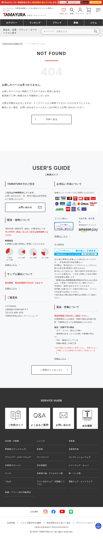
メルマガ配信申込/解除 (31, 523)
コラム (93, 22)
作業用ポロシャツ (13, 465)
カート (89, 14)
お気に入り (63, 14)
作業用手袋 (74, 449)
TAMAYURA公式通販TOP (12, 44)
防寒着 (40, 449)
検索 (72, 14)
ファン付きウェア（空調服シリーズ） (51, 482)
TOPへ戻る (51, 119)
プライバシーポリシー (86, 523)
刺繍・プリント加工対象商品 (18, 492)
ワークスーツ (43, 457)
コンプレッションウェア (80, 457)
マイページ (80, 14)
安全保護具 (42, 465)
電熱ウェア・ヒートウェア (81, 481)
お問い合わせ (25, 207)
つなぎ (8, 481)
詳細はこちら (11, 265)
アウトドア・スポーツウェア (18, 457)
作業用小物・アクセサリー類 (50, 473)
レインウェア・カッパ (79, 465)
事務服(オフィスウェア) (15, 449)
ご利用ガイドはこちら (51, 370)
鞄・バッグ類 (75, 473)
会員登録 (11, 523)
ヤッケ (8, 473)
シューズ (41, 441)
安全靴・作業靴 (12, 441)
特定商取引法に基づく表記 (59, 523)
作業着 (72, 441)
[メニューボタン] (98, 9)
